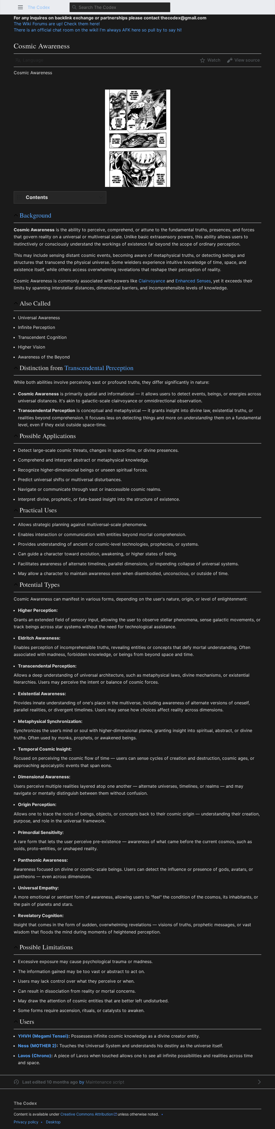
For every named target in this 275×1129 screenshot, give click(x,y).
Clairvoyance (152, 280)
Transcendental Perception (98, 367)
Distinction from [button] (76, 368)
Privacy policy (26, 1122)
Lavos (24, 1055)
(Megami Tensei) (50, 1036)
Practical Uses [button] (38, 510)
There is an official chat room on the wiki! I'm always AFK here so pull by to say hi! (98, 30)
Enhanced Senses (193, 280)
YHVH (24, 1036)
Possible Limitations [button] (46, 947)
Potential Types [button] (40, 584)
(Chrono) (41, 1055)
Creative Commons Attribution (86, 1114)
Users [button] (27, 1021)
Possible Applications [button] (48, 436)
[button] (20, 7)
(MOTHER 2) (43, 1045)
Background (35, 215)
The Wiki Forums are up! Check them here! (57, 23)
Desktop (53, 1122)
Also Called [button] (35, 303)
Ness (23, 1045)
